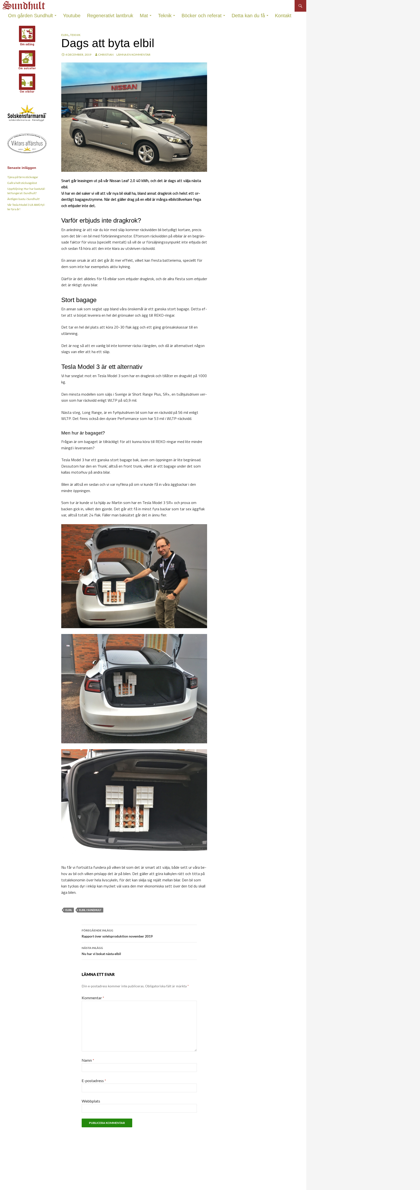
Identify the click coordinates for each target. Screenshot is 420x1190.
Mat (144, 15)
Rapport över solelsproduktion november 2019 (117, 933)
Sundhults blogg (24, 4)
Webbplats (91, 1101)
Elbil (65, 35)
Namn (88, 1060)
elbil (68, 910)
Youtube (71, 15)
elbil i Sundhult (90, 910)
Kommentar (93, 997)
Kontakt (283, 15)
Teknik (165, 15)
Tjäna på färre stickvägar (22, 177)
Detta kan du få (248, 15)
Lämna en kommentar (133, 54)
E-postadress (94, 1080)
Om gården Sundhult (30, 15)
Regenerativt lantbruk (110, 15)
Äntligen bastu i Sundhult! (23, 199)
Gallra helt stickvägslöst (22, 183)
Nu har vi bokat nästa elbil (101, 951)
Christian (106, 54)
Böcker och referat (202, 15)
